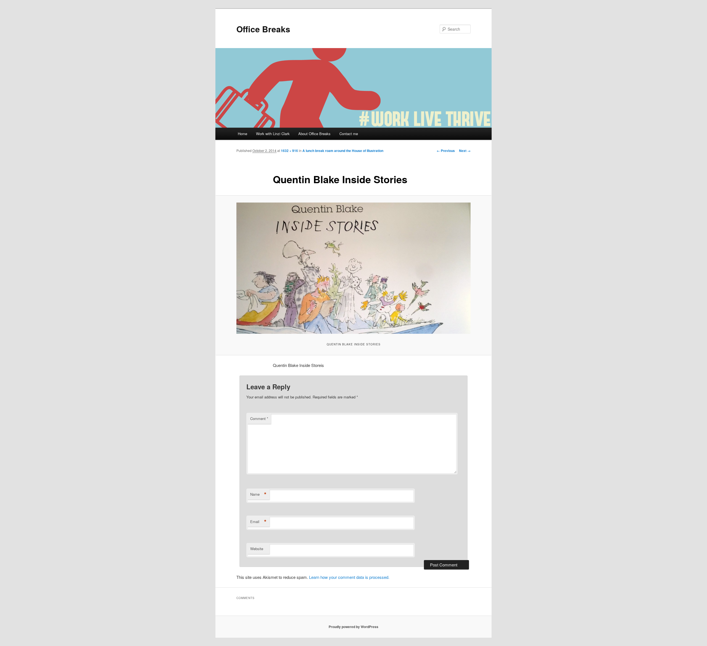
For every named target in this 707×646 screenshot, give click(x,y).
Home (242, 133)
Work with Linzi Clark (273, 133)
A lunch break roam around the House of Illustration (342, 150)
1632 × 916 (289, 150)
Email (258, 521)
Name (258, 494)
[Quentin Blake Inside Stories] (353, 268)
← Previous (446, 150)
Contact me (348, 133)
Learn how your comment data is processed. (349, 577)
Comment (259, 418)
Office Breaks (263, 29)
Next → (465, 150)
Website (256, 548)
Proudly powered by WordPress (353, 626)
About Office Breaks (314, 133)
